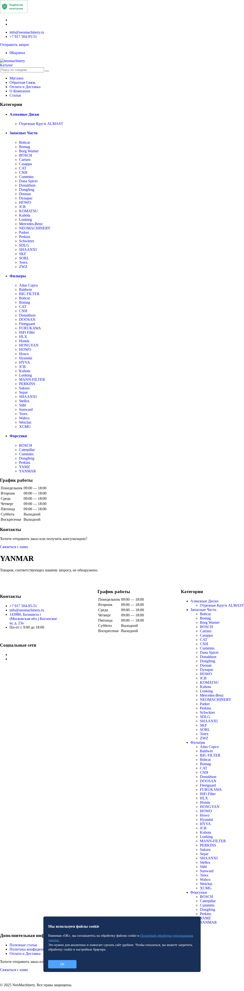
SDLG (24, 245)
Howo (24, 354)
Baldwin (25, 289)
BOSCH (25, 155)
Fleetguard (27, 324)
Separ (23, 392)
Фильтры (18, 276)
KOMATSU (28, 211)
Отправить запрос (14, 45)
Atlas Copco (28, 285)
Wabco (24, 418)
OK (62, 964)
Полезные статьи (23, 945)
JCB (22, 207)
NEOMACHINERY (35, 228)
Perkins (24, 237)
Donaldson (27, 185)
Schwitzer (26, 241)
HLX (23, 337)
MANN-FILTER (32, 379)
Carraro (24, 160)
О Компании (20, 91)
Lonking (25, 220)
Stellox (24, 401)
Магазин (17, 78)
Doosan (25, 194)
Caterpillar (27, 450)
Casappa (25, 164)
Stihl (22, 405)
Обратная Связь (22, 82)
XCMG (25, 427)
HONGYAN (29, 345)
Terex (23, 262)
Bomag (24, 147)
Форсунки (18, 436)
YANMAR (27, 471)
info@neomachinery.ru (27, 32)
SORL (24, 258)
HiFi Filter (27, 332)
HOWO (25, 202)
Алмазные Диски (24, 114)
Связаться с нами (14, 547)
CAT (22, 168)
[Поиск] (47, 71)
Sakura (24, 388)
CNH (23, 172)
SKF (22, 254)
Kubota (24, 215)
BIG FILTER (29, 294)
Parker (24, 232)
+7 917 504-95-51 (23, 37)
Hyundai (25, 358)
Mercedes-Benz (31, 224)
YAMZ (24, 467)
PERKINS (27, 384)
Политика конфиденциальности (36, 949)
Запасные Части (23, 133)
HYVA (24, 362)
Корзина (17, 53)
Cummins (26, 177)
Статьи (15, 95)
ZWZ (23, 267)
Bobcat (24, 142)
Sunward (26, 409)
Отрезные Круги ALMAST (41, 124)
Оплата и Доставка (25, 87)
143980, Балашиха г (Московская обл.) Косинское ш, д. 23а (33, 618)
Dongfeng (26, 190)
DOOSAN (27, 319)
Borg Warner (29, 151)
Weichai (25, 422)
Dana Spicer (28, 181)
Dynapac (26, 198)
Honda (24, 341)
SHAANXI (28, 250)
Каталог (6, 65)
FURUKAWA (30, 328)
